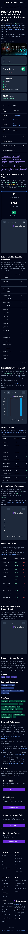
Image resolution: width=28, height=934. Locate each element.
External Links (7, 141)
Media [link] (23, 166)
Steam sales (19, 430)
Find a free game (13, 841)
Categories (5, 883)
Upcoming (18, 868)
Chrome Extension (7, 903)
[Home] (1, 7)
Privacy (3, 930)
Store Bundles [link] (21, 162)
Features (5, 137)
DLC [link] (12, 162)
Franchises (5, 896)
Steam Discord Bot (7, 907)
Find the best (13, 789)
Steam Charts (6, 868)
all (15, 222)
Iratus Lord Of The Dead (16, 7)
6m (8, 392)
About (18, 930)
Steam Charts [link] (7, 156)
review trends (17, 29)
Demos (4, 862)
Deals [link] (5, 162)
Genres (4, 880)
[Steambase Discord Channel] (15, 918)
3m (8, 222)
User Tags (5, 887)
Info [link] (16, 166)
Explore (4, 921)
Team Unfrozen (17, 115)
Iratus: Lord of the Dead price (14, 384)
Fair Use (13, 930)
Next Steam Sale (7, 915)
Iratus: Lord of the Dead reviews (15, 502)
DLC (3, 858)
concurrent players (7, 29)
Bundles (4, 865)
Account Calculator (7, 918)
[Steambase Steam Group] (17, 918)
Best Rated (18, 855)
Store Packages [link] (7, 166)
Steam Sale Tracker (20, 880)
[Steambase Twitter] (20, 918)
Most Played (18, 858)
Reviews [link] (17, 156)
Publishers (5, 893)
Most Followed (19, 862)
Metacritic (22, 760)
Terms (8, 930)
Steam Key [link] (17, 159)
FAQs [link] (24, 169)
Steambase (17, 904)
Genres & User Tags (9, 145)
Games (6, 7)
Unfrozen (15, 119)
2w (4, 222)
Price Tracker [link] (7, 159)
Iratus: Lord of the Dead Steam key (15, 377)
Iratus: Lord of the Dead (13, 25)
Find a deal (13, 825)
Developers (5, 890)
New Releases (19, 865)
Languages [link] (6, 169)
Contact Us (24, 930)
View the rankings (13, 807)
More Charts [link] (16, 169)
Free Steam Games (20, 888)
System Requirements (9, 150)
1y (12, 222)
